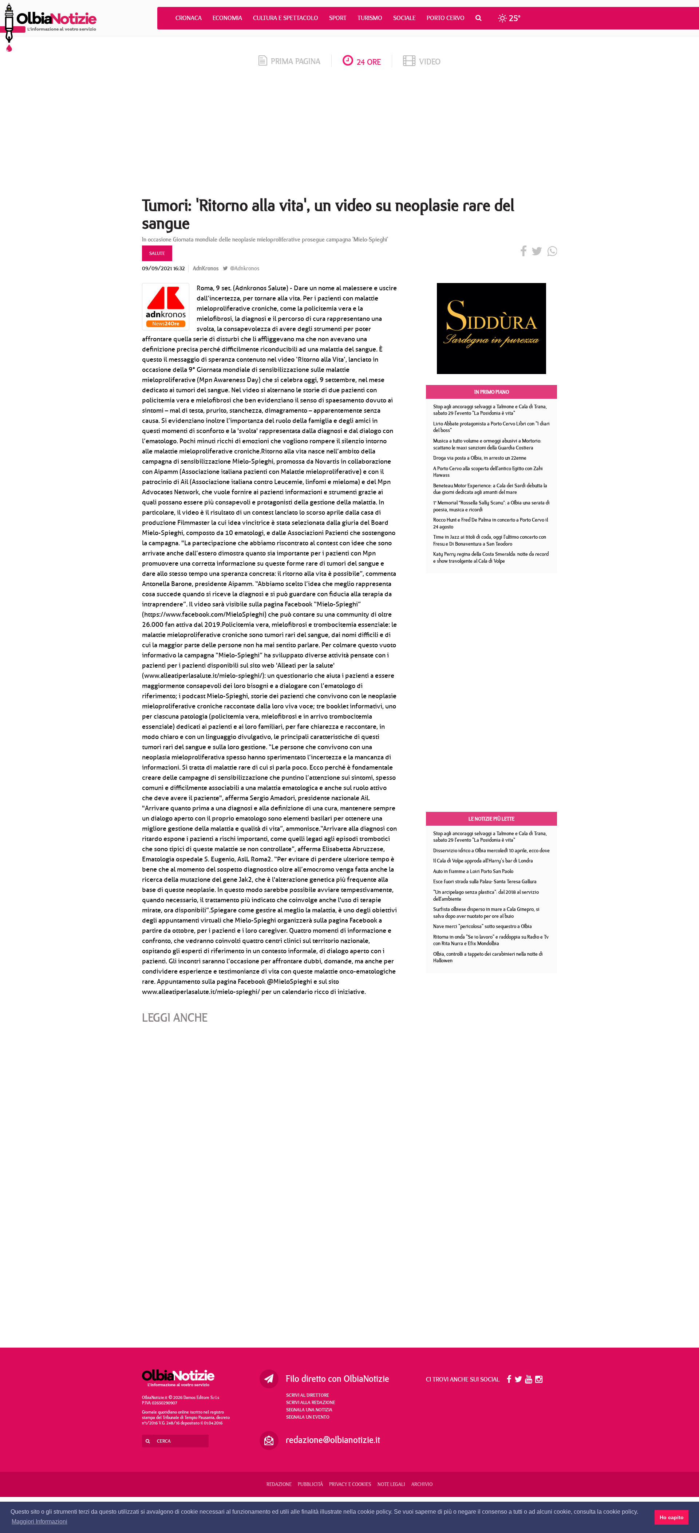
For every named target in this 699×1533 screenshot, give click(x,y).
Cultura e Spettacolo (285, 17)
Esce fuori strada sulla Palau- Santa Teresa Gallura (485, 881)
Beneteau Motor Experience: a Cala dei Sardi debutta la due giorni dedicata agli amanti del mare (490, 489)
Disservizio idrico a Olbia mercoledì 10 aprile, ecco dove (491, 850)
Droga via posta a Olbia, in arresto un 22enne (479, 457)
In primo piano (491, 392)
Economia (227, 17)
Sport (338, 17)
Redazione (279, 1484)
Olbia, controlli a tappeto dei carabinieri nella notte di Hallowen (488, 957)
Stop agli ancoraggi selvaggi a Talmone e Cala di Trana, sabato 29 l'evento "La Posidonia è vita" (490, 410)
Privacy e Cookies (350, 1484)
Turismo (370, 17)
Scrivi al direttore (307, 1395)
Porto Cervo (446, 17)
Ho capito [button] (672, 1517)
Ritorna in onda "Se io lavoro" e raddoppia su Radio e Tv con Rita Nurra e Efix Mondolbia (491, 940)
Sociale (404, 17)
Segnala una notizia (309, 1409)
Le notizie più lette (491, 818)
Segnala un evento (307, 1417)
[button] (480, 18)
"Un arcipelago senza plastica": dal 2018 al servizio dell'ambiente (486, 895)
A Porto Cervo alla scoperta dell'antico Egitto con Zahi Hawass (488, 472)
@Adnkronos (244, 268)
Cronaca (188, 17)
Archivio (422, 1484)
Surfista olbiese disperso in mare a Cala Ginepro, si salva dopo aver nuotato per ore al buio (486, 912)
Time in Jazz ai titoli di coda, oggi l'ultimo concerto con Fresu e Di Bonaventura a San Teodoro (489, 540)
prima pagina (295, 61)
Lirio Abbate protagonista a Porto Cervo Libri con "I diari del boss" (491, 427)
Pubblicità (310, 1484)
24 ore (369, 61)
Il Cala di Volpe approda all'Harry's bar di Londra (483, 860)
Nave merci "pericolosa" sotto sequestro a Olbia (482, 926)
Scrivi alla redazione (310, 1402)
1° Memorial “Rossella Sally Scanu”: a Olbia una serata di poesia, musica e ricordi (491, 506)
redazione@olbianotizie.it (333, 1440)
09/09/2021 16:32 (163, 268)
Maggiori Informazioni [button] (39, 1521)
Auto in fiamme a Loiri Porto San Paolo (473, 871)
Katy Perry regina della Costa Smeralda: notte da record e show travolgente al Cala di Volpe (491, 557)
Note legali (391, 1484)
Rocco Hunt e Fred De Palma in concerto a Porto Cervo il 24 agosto (490, 523)
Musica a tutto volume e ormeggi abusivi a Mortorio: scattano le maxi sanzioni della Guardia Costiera (487, 444)
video (430, 61)
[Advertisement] (349, 134)
